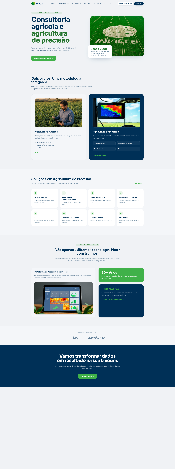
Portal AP (139, 3)
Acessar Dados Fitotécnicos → (112, 299)
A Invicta (52, 3)
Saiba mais (40, 153)
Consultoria (64, 3)
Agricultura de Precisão (81, 3)
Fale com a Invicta (87, 376)
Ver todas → (139, 183)
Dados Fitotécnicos (125, 3)
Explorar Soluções (100, 155)
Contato (107, 3)
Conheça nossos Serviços (43, 58)
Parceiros (98, 3)
